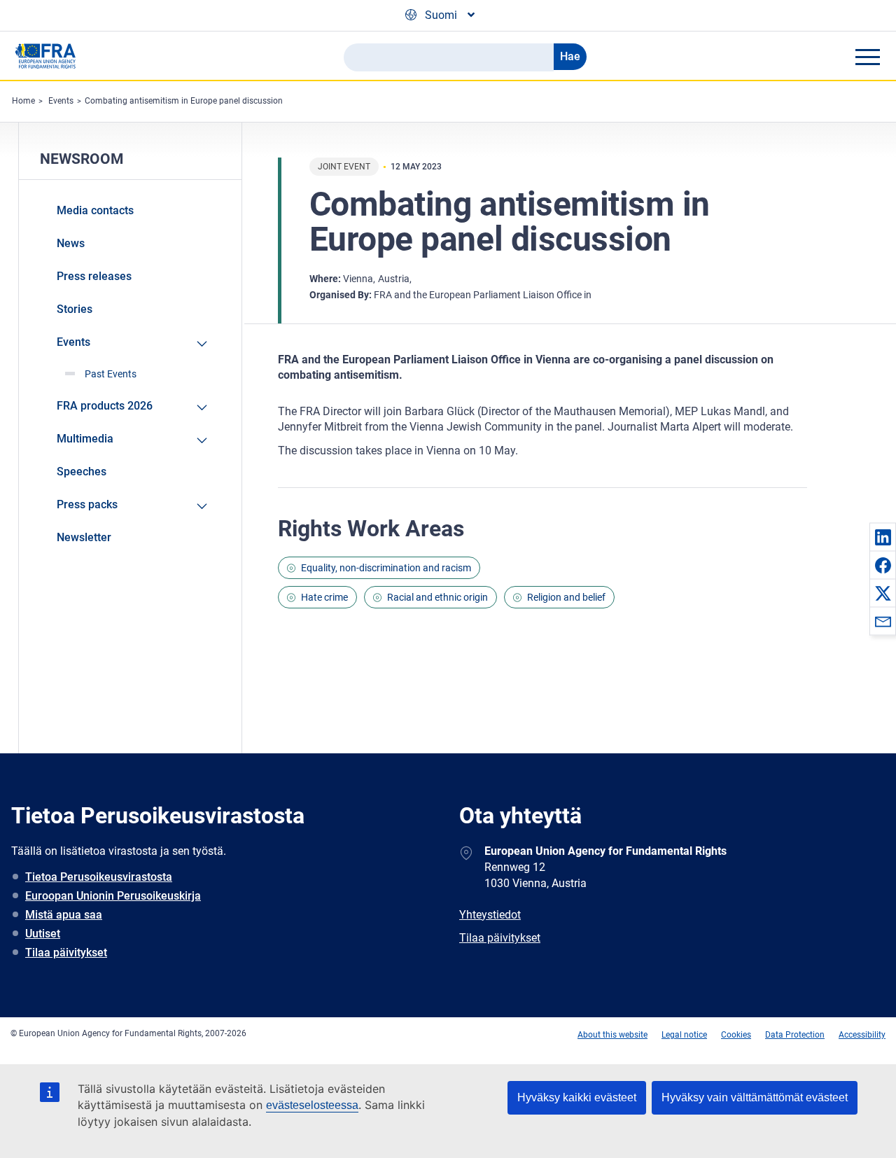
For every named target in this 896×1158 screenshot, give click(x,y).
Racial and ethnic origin (437, 597)
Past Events (110, 373)
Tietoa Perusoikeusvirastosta (98, 877)
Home (23, 101)
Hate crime (324, 597)
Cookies (736, 1035)
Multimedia (85, 438)
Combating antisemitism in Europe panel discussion (184, 101)
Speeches (81, 471)
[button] (882, 537)
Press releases (94, 276)
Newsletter (84, 537)
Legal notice (684, 1035)
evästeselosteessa (312, 1105)
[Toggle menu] (867, 56)
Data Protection (795, 1035)
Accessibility (862, 1035)
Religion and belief (566, 597)
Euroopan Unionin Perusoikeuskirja (113, 895)
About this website (613, 1035)
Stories (74, 309)
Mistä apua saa (63, 914)
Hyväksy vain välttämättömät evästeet (755, 1097)
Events (61, 101)
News (71, 243)
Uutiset (42, 933)
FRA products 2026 (105, 405)
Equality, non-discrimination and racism (386, 567)
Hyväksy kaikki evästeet (576, 1097)
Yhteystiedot (490, 914)
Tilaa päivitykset (66, 952)
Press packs (87, 504)
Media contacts (95, 210)
